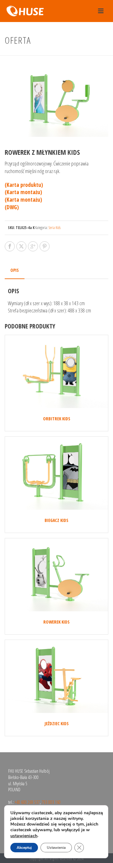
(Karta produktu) (24, 184)
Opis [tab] (14, 270)
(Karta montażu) (23, 192)
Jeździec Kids (57, 723)
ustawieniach (23, 836)
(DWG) (12, 207)
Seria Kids (55, 227)
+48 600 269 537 (27, 802)
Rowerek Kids (56, 622)
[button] (95, 77)
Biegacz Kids (56, 520)
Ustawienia (56, 847)
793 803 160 (51, 802)
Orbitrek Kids (56, 419)
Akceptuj (24, 847)
